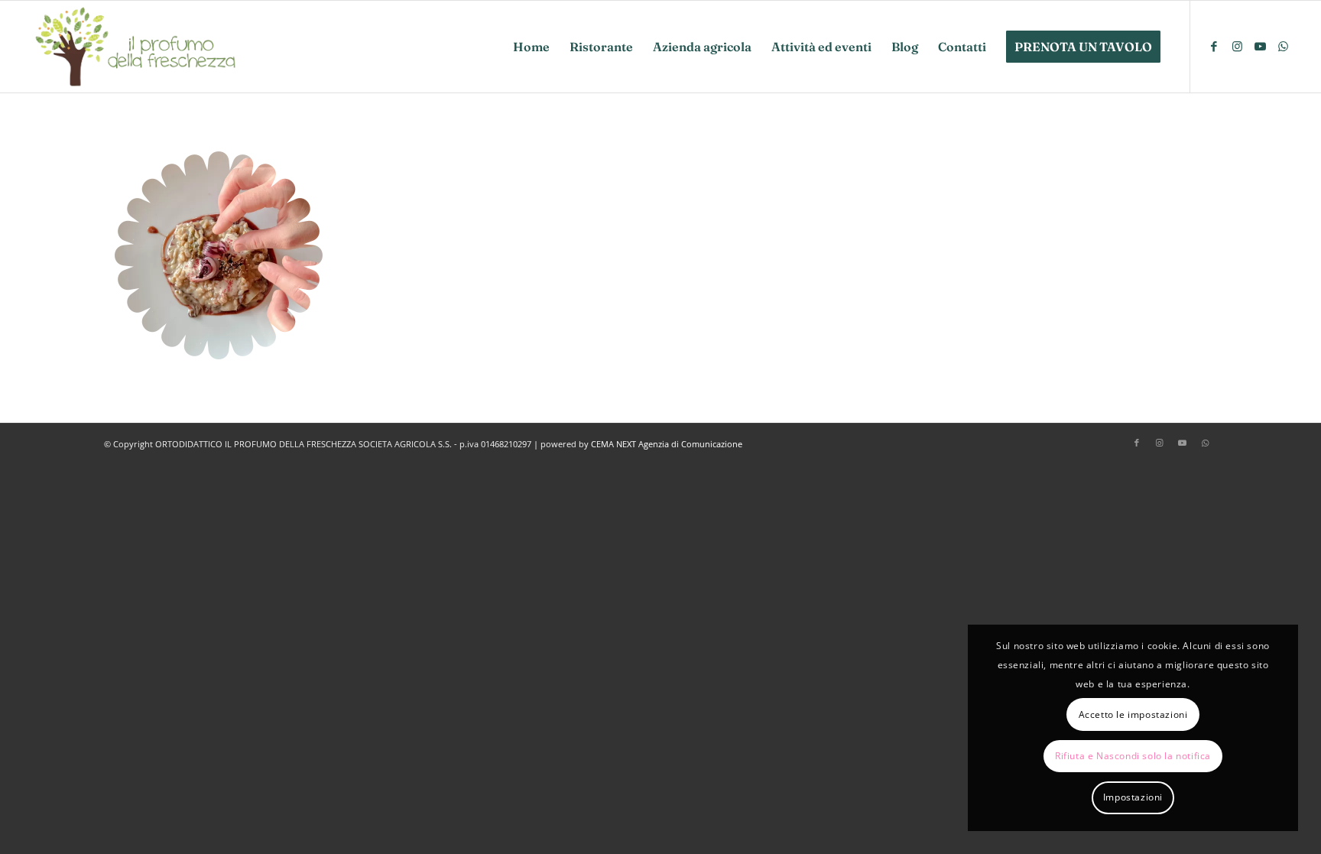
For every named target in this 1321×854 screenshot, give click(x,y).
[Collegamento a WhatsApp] (1282, 45)
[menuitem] (531, 47)
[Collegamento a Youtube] (1259, 45)
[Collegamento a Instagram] (1236, 45)
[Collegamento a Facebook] (1214, 45)
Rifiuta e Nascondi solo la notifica (1133, 755)
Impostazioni (1133, 797)
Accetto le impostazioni (1133, 714)
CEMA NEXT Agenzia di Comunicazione (666, 444)
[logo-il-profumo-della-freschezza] (137, 47)
